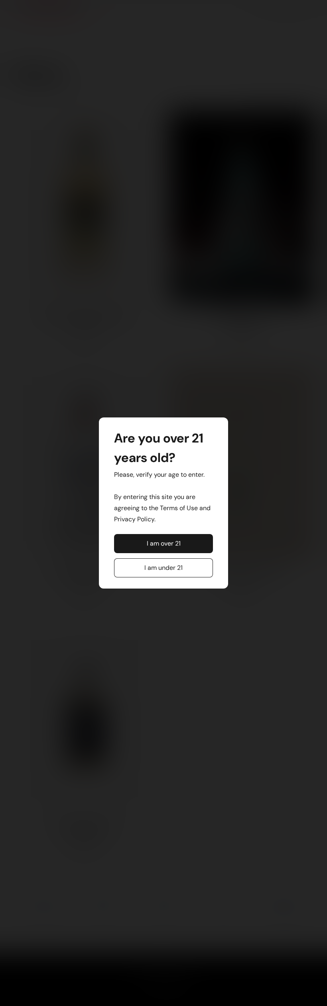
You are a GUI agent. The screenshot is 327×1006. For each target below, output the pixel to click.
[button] (163, 543)
